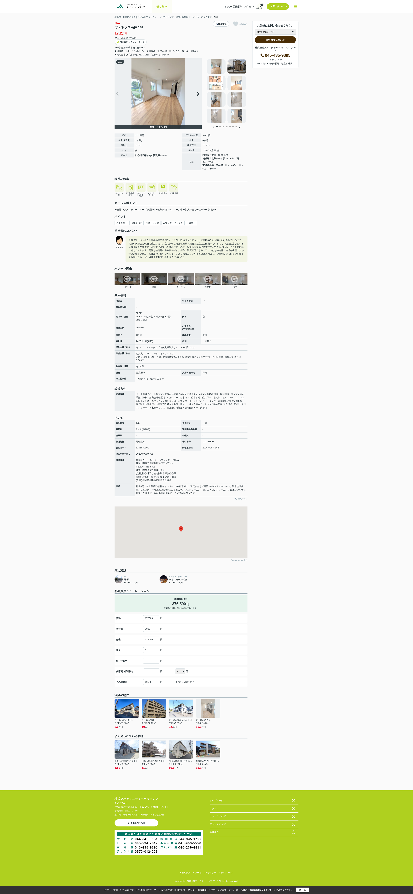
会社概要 (214, 832)
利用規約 (186, 872)
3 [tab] (223, 126)
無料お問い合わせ (275, 40)
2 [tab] (220, 126)
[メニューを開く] (295, 6)
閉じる (302, 890)
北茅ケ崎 (216, 158)
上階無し (191, 223)
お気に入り (243, 24)
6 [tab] (233, 126)
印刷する (222, 24)
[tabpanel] (226, 91)
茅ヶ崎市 (128, 47)
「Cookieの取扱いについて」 (260, 890)
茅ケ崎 (219, 165)
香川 (214, 155)
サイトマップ (227, 872)
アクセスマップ (218, 824)
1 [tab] (217, 126)
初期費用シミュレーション (132, 42)
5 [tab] (230, 126)
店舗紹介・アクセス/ (243, 6)
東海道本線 (208, 165)
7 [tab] (236, 126)
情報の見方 (242, 499)
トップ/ (228, 6)
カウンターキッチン (173, 223)
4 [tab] (226, 126)
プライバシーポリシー (205, 872)
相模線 (205, 155)
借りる (160, 6)
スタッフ (214, 808)
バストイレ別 (152, 223)
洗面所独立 (136, 223)
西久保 (136, 47)
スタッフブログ (218, 816)
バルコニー (121, 223)
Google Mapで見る (239, 560)
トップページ (216, 800)
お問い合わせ (277, 6)
